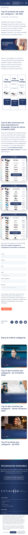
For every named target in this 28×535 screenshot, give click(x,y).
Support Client (6, 501)
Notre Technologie (7, 514)
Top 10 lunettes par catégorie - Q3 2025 (10, 443)
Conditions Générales (7, 506)
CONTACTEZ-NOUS (14, 478)
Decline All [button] (21, 532)
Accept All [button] (13, 532)
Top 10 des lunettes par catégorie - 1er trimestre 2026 (12, 373)
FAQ (3, 503)
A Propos (4, 513)
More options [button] (6, 532)
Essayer (16, 3)
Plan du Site (5, 504)
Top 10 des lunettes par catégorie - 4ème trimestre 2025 (14, 408)
